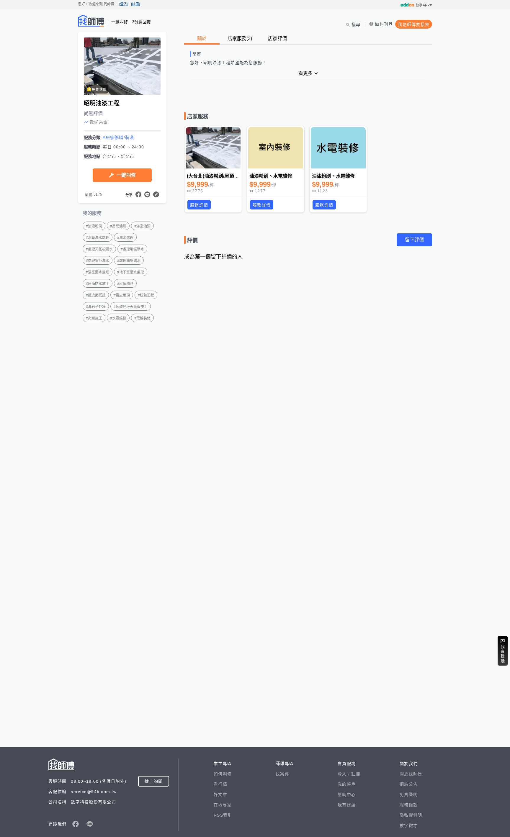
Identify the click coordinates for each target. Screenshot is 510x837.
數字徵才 (409, 825)
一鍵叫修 (126, 175)
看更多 (305, 73)
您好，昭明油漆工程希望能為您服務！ (228, 62)
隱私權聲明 (411, 815)
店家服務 (240, 38)
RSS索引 (223, 815)
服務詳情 (199, 205)
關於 (202, 38)
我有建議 (347, 804)
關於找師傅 (411, 774)
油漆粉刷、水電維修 (270, 175)
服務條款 (409, 804)
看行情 (220, 784)
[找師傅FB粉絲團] (75, 824)
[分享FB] (138, 194)
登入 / (344, 774)
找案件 (282, 774)
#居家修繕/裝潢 (118, 137)
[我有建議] (503, 651)
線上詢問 (154, 781)
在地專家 (223, 804)
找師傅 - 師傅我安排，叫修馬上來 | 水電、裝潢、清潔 (91, 21)
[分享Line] (147, 194)
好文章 (220, 794)
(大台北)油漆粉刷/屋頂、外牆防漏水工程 (229, 175)
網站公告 (409, 784)
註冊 (355, 774)
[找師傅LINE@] (89, 824)
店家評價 (277, 38)
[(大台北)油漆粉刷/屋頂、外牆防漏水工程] (213, 147)
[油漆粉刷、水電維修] (275, 147)
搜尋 (356, 24)
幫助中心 (347, 794)
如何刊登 (384, 24)
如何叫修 (223, 774)
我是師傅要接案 (413, 24)
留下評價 (414, 239)
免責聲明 (409, 794)
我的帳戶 (347, 784)
